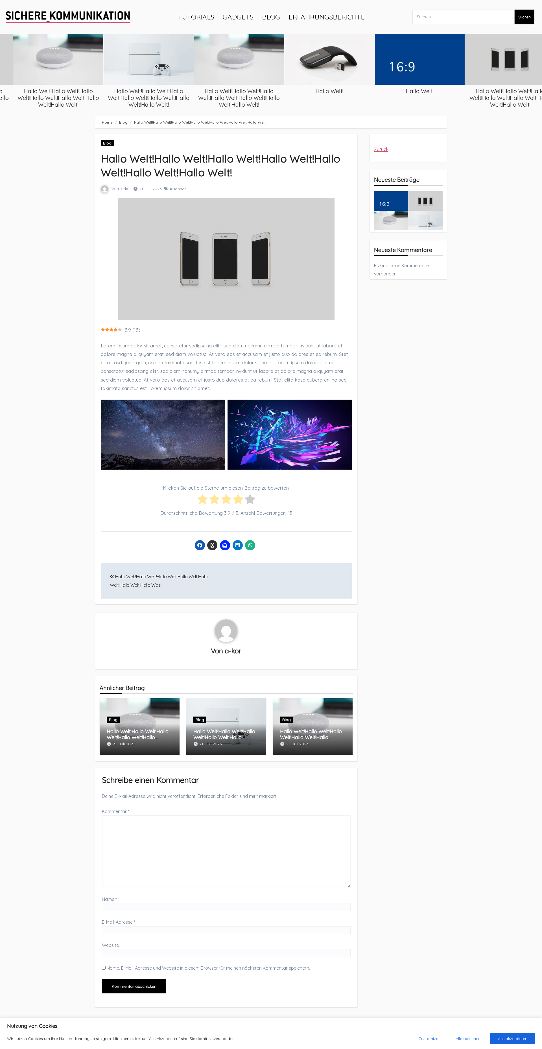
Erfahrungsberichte (327, 17)
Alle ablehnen (468, 1038)
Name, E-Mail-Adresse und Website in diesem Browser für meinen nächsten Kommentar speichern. (208, 968)
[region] (271, 1033)
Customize (428, 1038)
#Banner (178, 188)
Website (110, 945)
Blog (271, 17)
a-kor (126, 188)
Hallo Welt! (317, 91)
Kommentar (115, 811)
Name (109, 899)
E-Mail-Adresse (118, 922)
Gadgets (238, 17)
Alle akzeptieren (512, 1038)
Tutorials (196, 17)
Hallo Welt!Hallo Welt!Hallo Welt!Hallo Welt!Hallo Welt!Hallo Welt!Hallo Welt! (46, 98)
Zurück (381, 149)
